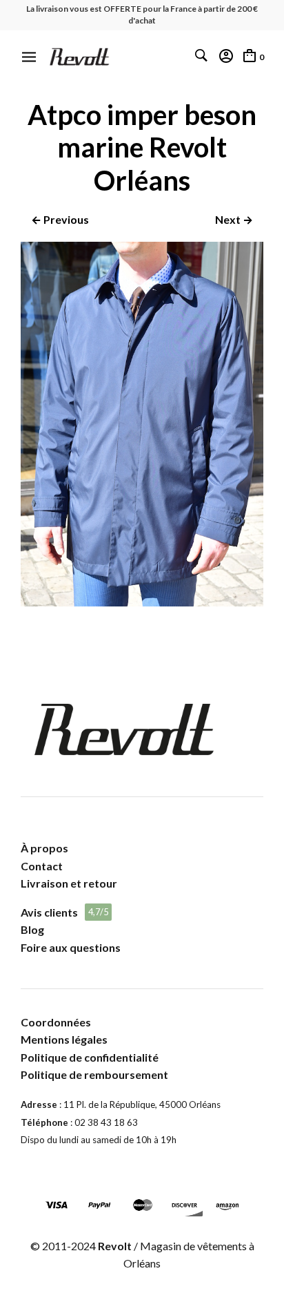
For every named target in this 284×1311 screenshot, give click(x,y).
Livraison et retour (69, 883)
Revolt (115, 1245)
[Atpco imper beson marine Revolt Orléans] (142, 602)
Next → (234, 219)
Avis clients (49, 912)
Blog (32, 929)
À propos (44, 847)
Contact (42, 865)
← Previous (60, 219)
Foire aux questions (71, 947)
